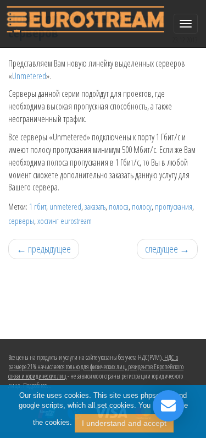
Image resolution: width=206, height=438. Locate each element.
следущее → (167, 248)
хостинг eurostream (64, 220)
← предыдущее (43, 248)
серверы (21, 220)
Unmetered (29, 76)
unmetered (65, 206)
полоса (119, 206)
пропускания (173, 206)
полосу (142, 206)
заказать (95, 206)
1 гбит (37, 206)
